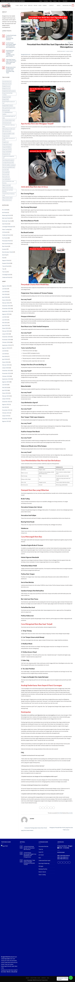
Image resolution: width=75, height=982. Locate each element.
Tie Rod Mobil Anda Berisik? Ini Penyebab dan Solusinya (11, 37)
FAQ (59, 1)
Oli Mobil (4, 232)
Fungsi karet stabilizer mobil (8, 133)
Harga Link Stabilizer (7, 146)
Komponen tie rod (6, 154)
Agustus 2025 (5, 314)
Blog (51, 1)
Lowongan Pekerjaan (7, 226)
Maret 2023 (5, 393)
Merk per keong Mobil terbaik (9, 167)
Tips (3, 269)
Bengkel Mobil (5, 99)
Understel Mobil (6, 277)
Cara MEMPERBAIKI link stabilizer (8, 113)
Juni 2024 (4, 353)
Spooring (4, 254)
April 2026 (5, 297)
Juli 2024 (4, 350)
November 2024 (6, 339)
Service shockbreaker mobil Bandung (8, 182)
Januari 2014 (5, 415)
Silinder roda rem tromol (8, 187)
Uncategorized (6, 274)
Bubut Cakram (42, 871)
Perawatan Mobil (6, 240)
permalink (70, 813)
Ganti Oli (41, 852)
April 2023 (5, 390)
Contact (54, 1)
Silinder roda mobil (6, 185)
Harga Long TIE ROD (7, 149)
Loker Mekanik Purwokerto (8, 160)
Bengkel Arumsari (6, 86)
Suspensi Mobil (6, 263)
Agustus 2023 (5, 382)
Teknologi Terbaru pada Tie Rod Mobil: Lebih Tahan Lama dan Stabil (11, 61)
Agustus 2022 (5, 404)
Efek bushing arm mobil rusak (9, 128)
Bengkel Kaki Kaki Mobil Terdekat (7, 94)
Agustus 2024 (5, 348)
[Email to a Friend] (45, 808)
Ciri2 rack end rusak (7, 122)
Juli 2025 (4, 317)
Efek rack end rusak (7, 131)
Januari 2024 (5, 367)
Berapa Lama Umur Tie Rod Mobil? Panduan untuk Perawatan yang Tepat (11, 69)
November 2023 (6, 373)
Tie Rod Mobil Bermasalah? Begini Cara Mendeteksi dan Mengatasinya (11, 45)
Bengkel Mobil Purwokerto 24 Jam (9, 102)
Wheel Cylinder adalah (7, 197)
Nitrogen (41, 866)
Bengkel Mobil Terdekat (7, 105)
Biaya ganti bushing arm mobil (9, 107)
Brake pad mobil (6, 110)
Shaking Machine (43, 869)
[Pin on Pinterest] (48, 808)
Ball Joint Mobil (6, 218)
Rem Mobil (5, 246)
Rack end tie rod (6, 176)
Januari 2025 (5, 334)
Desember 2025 (6, 305)
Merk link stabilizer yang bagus (9, 165)
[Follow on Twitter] (71, 1)
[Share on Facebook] (40, 808)
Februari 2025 (5, 331)
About (41, 1)
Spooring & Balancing (44, 863)
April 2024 (5, 359)
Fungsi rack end (6, 135)
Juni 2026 (4, 291)
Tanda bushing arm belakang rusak (8, 194)
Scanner (4, 249)
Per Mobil (4, 238)
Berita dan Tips (6, 221)
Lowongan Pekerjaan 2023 (8, 162)
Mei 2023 (4, 387)
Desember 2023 (6, 370)
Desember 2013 (6, 418)
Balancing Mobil (6, 215)
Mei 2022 (4, 407)
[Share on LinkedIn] (51, 808)
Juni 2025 (4, 319)
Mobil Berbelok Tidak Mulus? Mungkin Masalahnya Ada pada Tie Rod (10, 53)
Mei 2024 (4, 356)
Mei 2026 (4, 294)
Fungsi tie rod (5, 142)
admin (71, 51)
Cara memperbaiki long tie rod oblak (9, 117)
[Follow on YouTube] (69, 862)
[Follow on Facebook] (58, 862)
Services (30, 5)
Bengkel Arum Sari (6, 88)
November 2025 (6, 308)
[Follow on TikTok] (64, 862)
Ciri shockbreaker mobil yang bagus (9, 125)
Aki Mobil (4, 212)
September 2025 (6, 311)
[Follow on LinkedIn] (66, 862)
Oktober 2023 (6, 376)
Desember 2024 (6, 336)
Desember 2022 (6, 401)
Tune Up (4, 271)
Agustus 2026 (5, 286)
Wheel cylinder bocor (7, 200)
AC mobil (4, 209)
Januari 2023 (5, 398)
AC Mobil (41, 855)
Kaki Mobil (5, 223)
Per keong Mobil (6, 172)
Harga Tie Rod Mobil (7, 151)
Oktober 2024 (6, 342)
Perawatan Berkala (43, 846)
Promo (35, 5)
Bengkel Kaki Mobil (6, 97)
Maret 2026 (5, 300)
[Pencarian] (14, 5)
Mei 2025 (4, 322)
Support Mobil (6, 260)
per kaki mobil (5, 169)
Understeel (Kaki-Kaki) (44, 860)
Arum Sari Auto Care (7, 81)
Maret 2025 (5, 328)
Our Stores (46, 1)
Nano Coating (5, 229)
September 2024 (6, 345)
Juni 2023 (4, 384)
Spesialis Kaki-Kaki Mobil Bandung (8, 190)
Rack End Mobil (6, 243)
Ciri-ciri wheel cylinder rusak (8, 120)
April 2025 (5, 325)
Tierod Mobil (5, 266)
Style (3, 257)
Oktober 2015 (6, 413)
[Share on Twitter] (43, 808)
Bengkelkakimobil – (26, 54)
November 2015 (6, 410)
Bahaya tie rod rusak (7, 83)
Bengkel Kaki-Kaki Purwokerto (9, 90)
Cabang (44, 5)
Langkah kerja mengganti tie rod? (8, 157)
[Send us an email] (73, 1)
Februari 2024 (5, 365)
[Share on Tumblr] (53, 808)
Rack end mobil (6, 174)
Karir (39, 5)
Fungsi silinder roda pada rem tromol (9, 139)
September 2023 (6, 379)
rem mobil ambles (6, 179)
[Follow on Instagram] (70, 1)
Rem (40, 857)
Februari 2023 (5, 396)
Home (17, 5)
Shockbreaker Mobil (7, 252)
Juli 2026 (4, 288)
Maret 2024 (5, 362)
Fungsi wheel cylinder (7, 144)
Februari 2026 (5, 302)
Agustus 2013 (5, 421)
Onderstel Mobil (6, 235)
